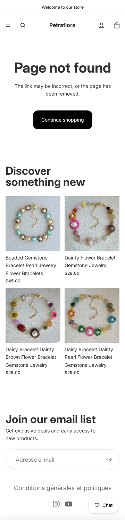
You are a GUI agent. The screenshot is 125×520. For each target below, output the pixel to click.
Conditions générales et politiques (62, 488)
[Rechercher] (23, 25)
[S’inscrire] (109, 460)
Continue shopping (62, 120)
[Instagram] (56, 504)
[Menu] (8, 25)
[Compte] (101, 25)
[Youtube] (69, 504)
